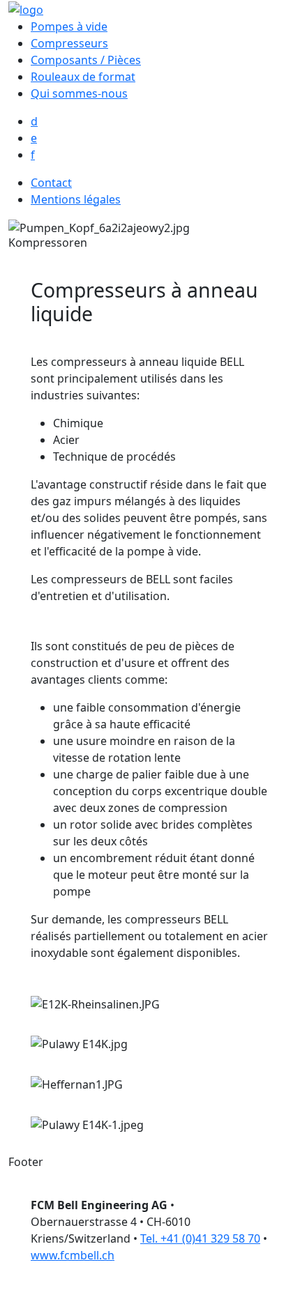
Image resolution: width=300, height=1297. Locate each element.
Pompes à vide (69, 26)
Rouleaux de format (83, 76)
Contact (51, 182)
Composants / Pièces (86, 60)
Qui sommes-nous (79, 93)
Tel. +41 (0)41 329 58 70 (200, 1238)
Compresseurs (69, 43)
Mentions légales (76, 199)
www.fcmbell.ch (72, 1255)
